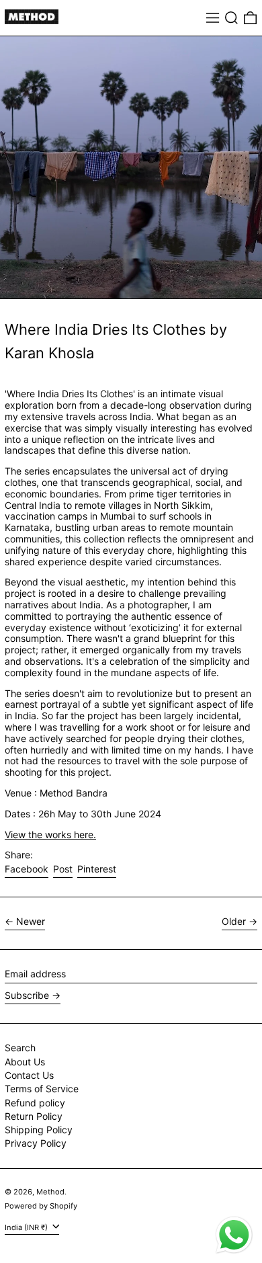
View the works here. (50, 834)
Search (20, 1047)
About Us (25, 1061)
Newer (30, 921)
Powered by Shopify (41, 1206)
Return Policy (33, 1116)
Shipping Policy (39, 1129)
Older (234, 921)
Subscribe (27, 995)
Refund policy (35, 1102)
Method (50, 1191)
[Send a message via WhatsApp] (234, 1235)
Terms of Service (42, 1088)
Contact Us (29, 1075)
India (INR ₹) (27, 1226)
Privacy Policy (36, 1143)
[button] (231, 17)
